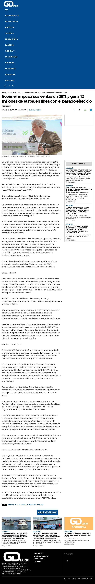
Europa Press (35, 110)
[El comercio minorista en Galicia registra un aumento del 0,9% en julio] (78, 523)
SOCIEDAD (69, 186)
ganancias (31, 505)
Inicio (4, 92)
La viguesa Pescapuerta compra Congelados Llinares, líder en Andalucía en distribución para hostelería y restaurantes (78, 172)
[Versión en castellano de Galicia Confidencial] (11, 4)
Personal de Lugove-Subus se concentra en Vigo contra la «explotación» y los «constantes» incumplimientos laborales (47, 536)
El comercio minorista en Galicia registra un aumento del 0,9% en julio (77, 535)
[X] (12, 85)
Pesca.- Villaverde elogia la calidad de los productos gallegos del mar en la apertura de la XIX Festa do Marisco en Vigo (77, 230)
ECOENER (22, 505)
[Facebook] (9, 85)
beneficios (12, 505)
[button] (5, 85)
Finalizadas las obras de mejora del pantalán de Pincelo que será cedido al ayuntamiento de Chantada (79, 190)
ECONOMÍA (12, 92)
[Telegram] (90, 110)
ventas (40, 505)
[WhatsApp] (85, 110)
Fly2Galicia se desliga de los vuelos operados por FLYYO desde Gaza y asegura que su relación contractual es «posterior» (77, 210)
